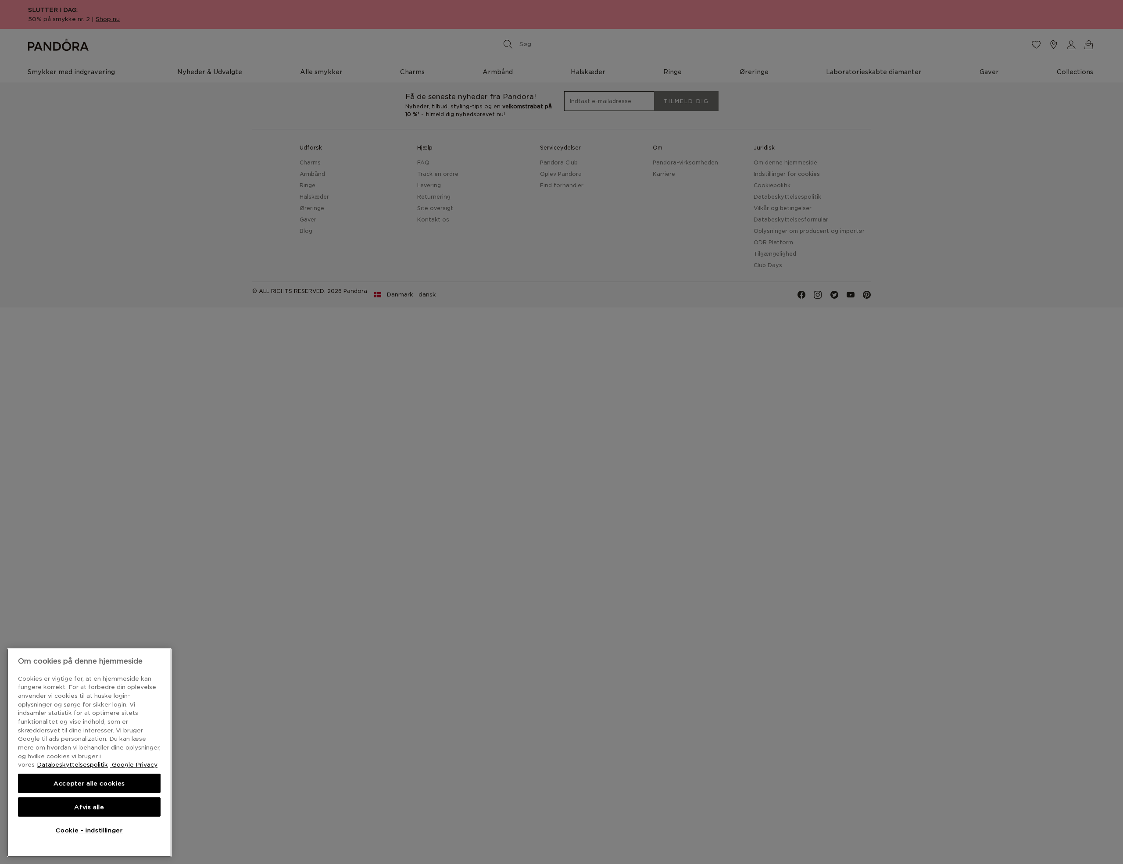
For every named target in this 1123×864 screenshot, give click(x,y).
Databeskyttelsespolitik (72, 764)
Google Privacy (133, 764)
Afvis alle (89, 806)
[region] (89, 752)
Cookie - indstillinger (89, 830)
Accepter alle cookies (89, 783)
